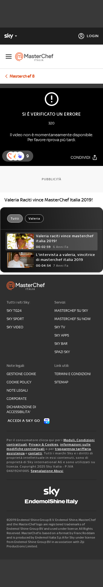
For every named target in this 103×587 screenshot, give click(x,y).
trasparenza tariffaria (73, 449)
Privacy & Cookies (44, 444)
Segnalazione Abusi (47, 471)
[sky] (51, 491)
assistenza (16, 453)
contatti (35, 453)
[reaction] (19, 156)
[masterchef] (36, 56)
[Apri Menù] (8, 56)
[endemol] (51, 501)
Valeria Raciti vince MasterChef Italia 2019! (48, 200)
